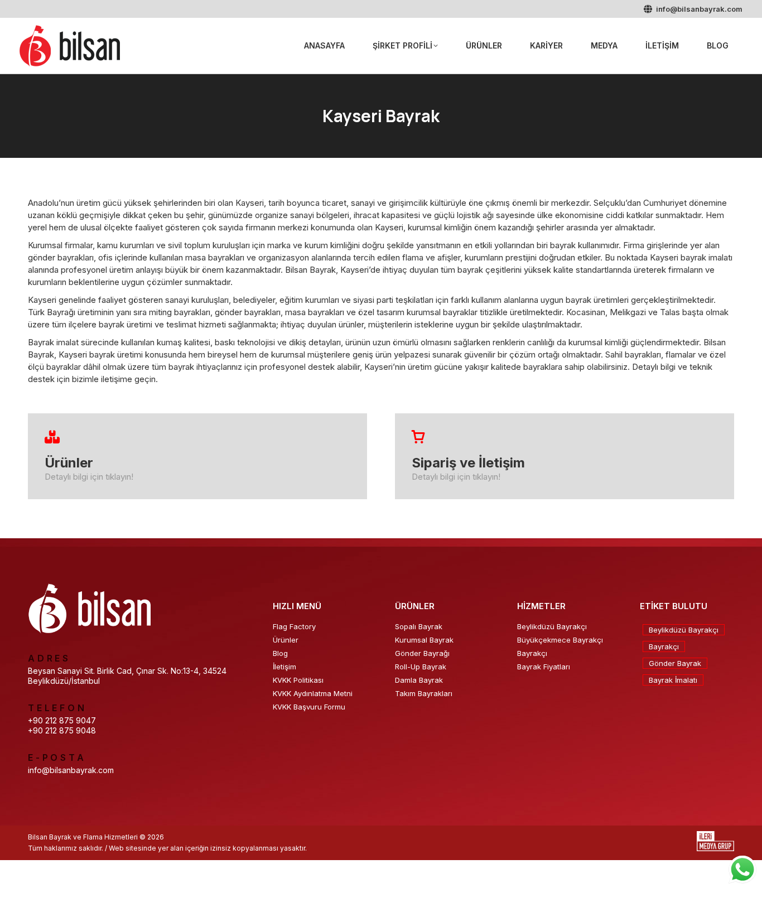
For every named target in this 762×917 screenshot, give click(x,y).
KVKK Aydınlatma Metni (313, 693)
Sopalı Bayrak (418, 626)
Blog (280, 653)
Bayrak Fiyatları (543, 666)
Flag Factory (294, 626)
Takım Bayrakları (423, 693)
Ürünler (285, 639)
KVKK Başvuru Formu (309, 706)
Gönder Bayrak (675, 663)
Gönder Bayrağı (422, 653)
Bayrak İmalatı (673, 679)
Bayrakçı (532, 653)
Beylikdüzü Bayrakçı (552, 626)
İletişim (284, 666)
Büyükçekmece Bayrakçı (560, 639)
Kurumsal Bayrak (424, 639)
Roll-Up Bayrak (420, 666)
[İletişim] (564, 456)
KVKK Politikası (298, 679)
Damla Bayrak (419, 679)
